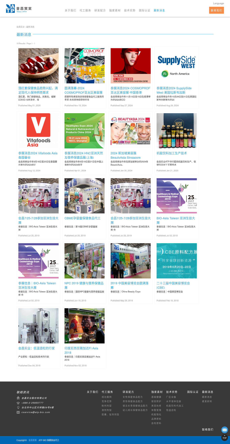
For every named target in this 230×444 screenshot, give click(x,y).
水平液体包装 (173, 401)
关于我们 (70, 10)
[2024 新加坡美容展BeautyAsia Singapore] (131, 131)
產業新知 (207, 401)
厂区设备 (171, 396)
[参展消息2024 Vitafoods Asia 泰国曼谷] (38, 131)
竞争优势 (107, 401)
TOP (225, 437)
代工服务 (85, 10)
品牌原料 (156, 418)
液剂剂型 (107, 409)
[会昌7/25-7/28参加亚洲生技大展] (38, 196)
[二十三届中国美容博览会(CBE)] (177, 261)
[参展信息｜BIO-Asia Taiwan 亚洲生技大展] (38, 261)
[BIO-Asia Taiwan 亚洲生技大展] (177, 196)
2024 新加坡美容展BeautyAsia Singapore (126, 155)
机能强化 (156, 414)
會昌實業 (33, 440)
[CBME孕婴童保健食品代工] (84, 196)
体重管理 (156, 409)
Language (218, 3)
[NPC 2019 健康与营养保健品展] (84, 261)
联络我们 (216, 10)
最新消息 (159, 10)
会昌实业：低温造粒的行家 (36, 348)
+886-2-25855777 (32, 402)
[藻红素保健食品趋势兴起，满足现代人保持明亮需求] (38, 66)
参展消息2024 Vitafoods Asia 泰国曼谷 (37, 155)
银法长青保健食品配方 (135, 405)
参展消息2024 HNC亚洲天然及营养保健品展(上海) (83, 155)
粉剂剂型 (107, 405)
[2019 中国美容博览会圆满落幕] (131, 261)
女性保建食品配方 (133, 396)
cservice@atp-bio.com (36, 412)
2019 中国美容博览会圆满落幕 (130, 285)
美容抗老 (156, 405)
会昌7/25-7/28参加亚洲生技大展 (38, 220)
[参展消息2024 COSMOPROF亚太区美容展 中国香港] (131, 66)
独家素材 (115, 10)
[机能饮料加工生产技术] (177, 131)
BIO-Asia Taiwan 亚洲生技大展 (176, 220)
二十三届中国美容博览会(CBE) (173, 285)
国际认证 (144, 10)
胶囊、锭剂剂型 (110, 414)
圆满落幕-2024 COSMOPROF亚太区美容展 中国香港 (83, 90)
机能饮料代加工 (175, 405)
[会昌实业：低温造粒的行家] (38, 326)
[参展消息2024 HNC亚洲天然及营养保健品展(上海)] (84, 131)
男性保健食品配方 (133, 401)
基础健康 (156, 396)
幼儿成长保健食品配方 (135, 409)
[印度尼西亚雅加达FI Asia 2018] (84, 326)
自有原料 (156, 423)
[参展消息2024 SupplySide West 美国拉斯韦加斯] (177, 66)
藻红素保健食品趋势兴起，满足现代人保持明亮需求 (38, 90)
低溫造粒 (171, 409)
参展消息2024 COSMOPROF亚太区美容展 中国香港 (130, 90)
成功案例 (107, 396)
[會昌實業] (18, 8)
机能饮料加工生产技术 (172, 153)
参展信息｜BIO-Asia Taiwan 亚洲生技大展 (37, 285)
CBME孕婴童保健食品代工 (82, 218)
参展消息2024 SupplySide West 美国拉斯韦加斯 (174, 90)
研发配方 (100, 10)
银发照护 (156, 401)
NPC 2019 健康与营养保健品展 (84, 285)
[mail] (224, 429)
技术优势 (130, 10)
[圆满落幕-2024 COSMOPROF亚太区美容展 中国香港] (84, 66)
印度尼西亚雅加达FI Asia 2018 (81, 350)
